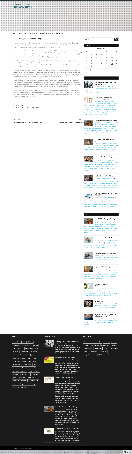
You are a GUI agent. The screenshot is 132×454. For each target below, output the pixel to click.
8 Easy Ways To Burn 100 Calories (65, 357)
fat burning (113, 103)
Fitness (96, 145)
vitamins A (86, 113)
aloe (106, 100)
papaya (114, 109)
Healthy (111, 105)
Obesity (100, 109)
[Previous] (127, 452)
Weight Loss (20, 105)
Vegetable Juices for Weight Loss (104, 267)
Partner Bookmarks (30, 33)
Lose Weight (104, 107)
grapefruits (98, 105)
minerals (93, 109)
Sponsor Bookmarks (46, 33)
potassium (100, 111)
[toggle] (125, 452)
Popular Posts (106, 90)
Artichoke (67, 431)
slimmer (105, 111)
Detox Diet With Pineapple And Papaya (106, 120)
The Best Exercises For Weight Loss (105, 176)
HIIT (95, 90)
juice (92, 107)
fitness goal (90, 90)
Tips (89, 164)
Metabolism (87, 109)
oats (97, 109)
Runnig (114, 147)
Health (102, 105)
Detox (113, 122)
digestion (100, 103)
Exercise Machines (105, 88)
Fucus (57, 435)
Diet (113, 101)
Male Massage (88, 348)
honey (88, 107)
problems (115, 162)
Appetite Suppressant (110, 240)
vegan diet (114, 111)
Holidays (113, 345)
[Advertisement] (84, 15)
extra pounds (24, 351)
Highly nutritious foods (97, 128)
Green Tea (16, 358)
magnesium (111, 107)
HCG (92, 345)
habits (100, 145)
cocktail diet (108, 101)
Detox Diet (58, 411)
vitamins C (92, 113)
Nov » (111, 70)
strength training (25, 374)
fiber (93, 105)
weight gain (91, 149)
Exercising (112, 88)
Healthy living (87, 128)
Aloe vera (110, 100)
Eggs (113, 288)
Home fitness (90, 147)
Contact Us (59, 33)
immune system (17, 364)
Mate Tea (62, 438)
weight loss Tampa (32, 107)
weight (100, 113)
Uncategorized (93, 351)
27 (112, 64)
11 (101, 57)
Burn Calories (67, 360)
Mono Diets (25, 368)
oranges (109, 109)
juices (95, 107)
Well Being (106, 168)
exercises (104, 143)
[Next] (130, 452)
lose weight (75, 43)
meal (112, 128)
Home (20, 33)
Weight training (103, 151)
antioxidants (98, 101)
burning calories (107, 86)
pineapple (86, 111)
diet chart (107, 124)
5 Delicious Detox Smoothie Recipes (105, 238)
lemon (98, 107)
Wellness (112, 168)
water (97, 113)
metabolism (99, 90)
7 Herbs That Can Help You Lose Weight (66, 428)
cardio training (105, 178)
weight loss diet (88, 114)
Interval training (72, 367)
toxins (109, 111)
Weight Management (89, 168)
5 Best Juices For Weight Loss (103, 97)
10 (96, 57)
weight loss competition (90, 166)
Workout (86, 170)
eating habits (106, 103)
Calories (30, 342)
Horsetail (71, 437)
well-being (105, 114)
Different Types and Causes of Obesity (106, 253)
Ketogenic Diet (99, 301)
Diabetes (99, 124)
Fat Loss (89, 105)
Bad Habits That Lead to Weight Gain (105, 157)
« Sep (90, 70)
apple (102, 101)
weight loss (20, 107)
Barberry (73, 431)
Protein (106, 202)
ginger (33, 355)
